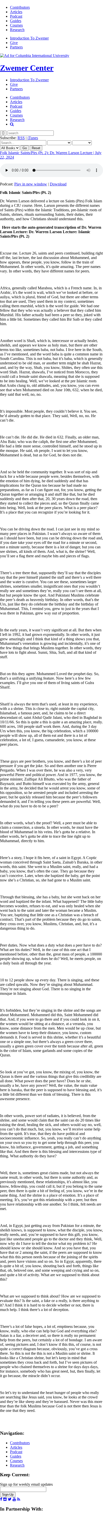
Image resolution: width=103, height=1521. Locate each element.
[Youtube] (14, 1499)
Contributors (20, 7)
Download (58, 184)
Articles (16, 12)
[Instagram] (5, 1499)
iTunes (33, 138)
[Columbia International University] (34, 55)
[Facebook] (1, 1499)
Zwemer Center (27, 67)
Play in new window (30, 184)
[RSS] (18, 1499)
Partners (16, 47)
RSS (21, 138)
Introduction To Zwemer (29, 38)
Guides (15, 21)
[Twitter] (10, 1499)
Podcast (16, 16)
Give (14, 43)
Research (17, 30)
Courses (16, 25)
